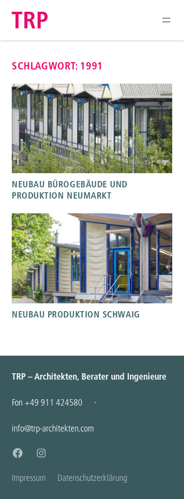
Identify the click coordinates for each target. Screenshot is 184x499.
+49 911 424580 (53, 402)
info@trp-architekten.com (53, 428)
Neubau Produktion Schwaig (76, 314)
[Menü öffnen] (166, 20)
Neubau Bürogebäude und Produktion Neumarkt (70, 190)
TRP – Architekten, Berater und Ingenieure (89, 376)
